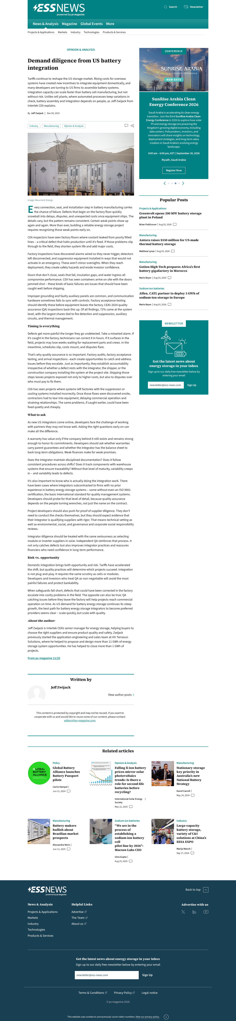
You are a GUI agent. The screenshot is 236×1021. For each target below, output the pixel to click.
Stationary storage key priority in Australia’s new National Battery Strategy (191, 776)
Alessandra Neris (61, 845)
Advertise (78, 912)
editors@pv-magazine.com (79, 720)
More (110, 24)
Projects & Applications (41, 32)
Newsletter (196, 7)
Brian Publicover (148, 224)
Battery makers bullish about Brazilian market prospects (65, 832)
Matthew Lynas (147, 251)
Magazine (69, 24)
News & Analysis (45, 24)
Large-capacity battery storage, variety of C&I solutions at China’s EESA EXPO (191, 834)
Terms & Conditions (91, 993)
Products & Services (114, 32)
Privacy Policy (123, 993)
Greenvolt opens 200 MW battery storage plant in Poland (170, 215)
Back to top (193, 890)
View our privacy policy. (148, 1017)
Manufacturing (51, 126)
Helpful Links (82, 904)
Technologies (91, 32)
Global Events (92, 24)
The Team (78, 918)
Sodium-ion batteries (151, 288)
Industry (75, 32)
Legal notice (150, 993)
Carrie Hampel (60, 787)
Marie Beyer (145, 278)
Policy (56, 763)
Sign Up (191, 385)
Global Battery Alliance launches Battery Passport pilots (66, 774)
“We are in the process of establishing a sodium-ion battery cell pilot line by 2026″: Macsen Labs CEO (129, 838)
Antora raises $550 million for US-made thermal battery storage (169, 242)
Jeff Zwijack (37, 113)
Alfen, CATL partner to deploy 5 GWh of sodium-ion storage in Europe (169, 295)
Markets (62, 32)
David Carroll (183, 791)
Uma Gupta (120, 857)
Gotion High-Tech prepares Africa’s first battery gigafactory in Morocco (169, 269)
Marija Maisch (184, 849)
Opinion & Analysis (81, 50)
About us (77, 924)
